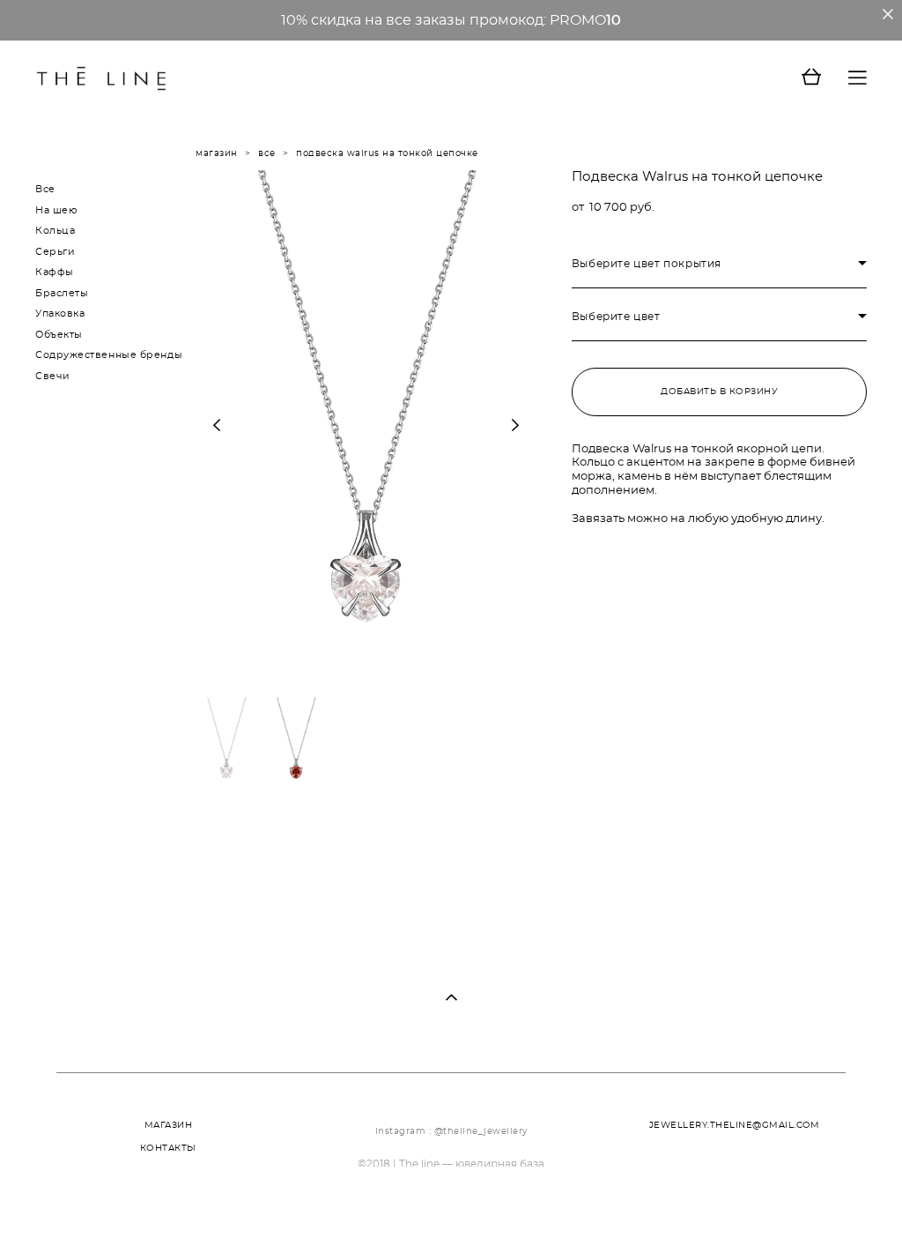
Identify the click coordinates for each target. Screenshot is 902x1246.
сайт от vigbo (70, 1206)
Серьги (55, 252)
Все (45, 189)
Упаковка (60, 313)
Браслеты (61, 293)
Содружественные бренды (108, 355)
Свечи (52, 376)
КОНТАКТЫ (168, 1148)
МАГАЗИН (168, 1125)
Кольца (55, 230)
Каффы (54, 272)
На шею (56, 210)
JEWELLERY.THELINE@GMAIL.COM (734, 1125)
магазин (217, 153)
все (267, 153)
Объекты (59, 334)
